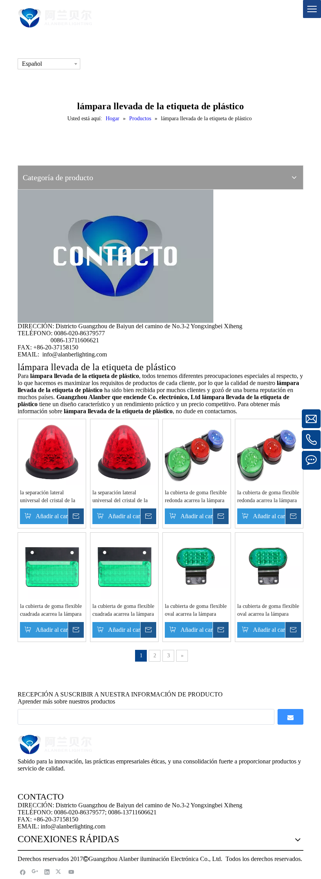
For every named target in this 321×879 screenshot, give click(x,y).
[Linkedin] (47, 872)
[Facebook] (23, 872)
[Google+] (35, 872)
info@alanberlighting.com (74, 354)
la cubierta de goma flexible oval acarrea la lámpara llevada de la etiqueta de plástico (196, 610)
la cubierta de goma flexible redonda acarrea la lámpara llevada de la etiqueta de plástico (196, 497)
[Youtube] (71, 872)
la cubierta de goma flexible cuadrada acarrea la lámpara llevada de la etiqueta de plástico (51, 610)
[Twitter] (59, 872)
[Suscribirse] (290, 717)
